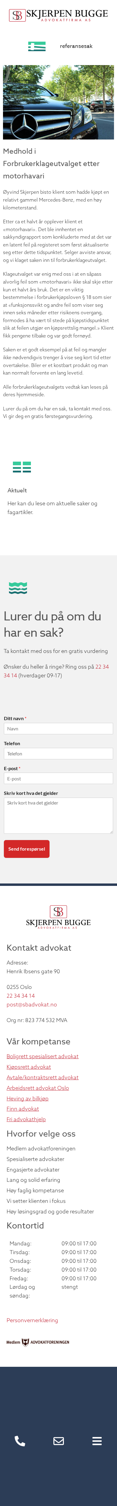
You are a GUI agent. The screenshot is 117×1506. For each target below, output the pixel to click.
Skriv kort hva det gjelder (31, 793)
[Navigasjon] (97, 1441)
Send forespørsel (26, 849)
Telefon (12, 743)
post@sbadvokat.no (32, 1004)
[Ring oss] (20, 1441)
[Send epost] (58, 1441)
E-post (12, 768)
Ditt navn (15, 718)
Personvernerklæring (32, 1320)
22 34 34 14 (21, 995)
